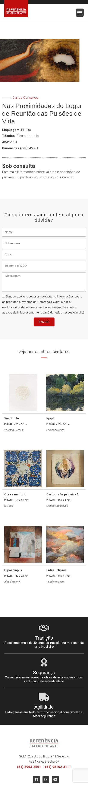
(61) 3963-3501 (29, 767)
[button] (80, 13)
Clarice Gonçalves (25, 98)
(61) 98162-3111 (58, 767)
